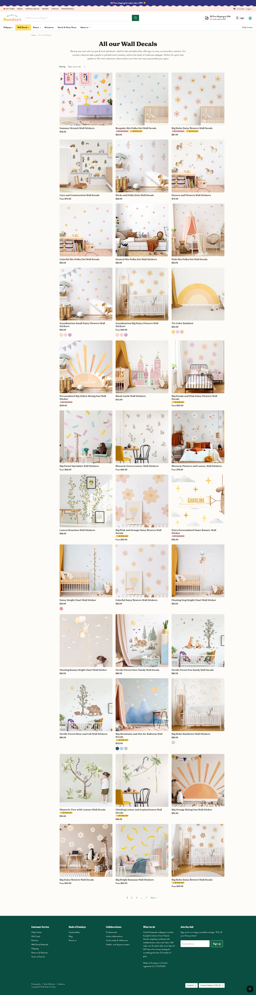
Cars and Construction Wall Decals (79, 195)
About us (84, 27)
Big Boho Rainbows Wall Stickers (191, 733)
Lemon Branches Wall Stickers (77, 530)
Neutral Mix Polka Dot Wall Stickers (136, 259)
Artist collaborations (114, 936)
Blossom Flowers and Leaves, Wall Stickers (197, 466)
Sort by (62, 66)
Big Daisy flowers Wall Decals (77, 879)
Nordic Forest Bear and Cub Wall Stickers (83, 733)
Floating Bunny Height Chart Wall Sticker (83, 669)
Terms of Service (38, 956)
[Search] (135, 18)
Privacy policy (36, 984)
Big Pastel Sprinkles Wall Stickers (79, 466)
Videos (20, 9)
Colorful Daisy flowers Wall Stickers (136, 600)
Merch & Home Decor (67, 27)
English (190, 985)
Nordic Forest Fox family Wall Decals (193, 669)
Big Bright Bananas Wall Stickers (135, 879)
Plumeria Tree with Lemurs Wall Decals (82, 809)
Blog (70, 936)
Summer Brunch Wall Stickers (77, 128)
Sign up (217, 944)
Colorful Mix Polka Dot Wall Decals (79, 259)
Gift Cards (35, 936)
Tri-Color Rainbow (182, 323)
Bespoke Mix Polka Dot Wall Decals (136, 128)
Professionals (67, 9)
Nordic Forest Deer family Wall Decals (137, 669)
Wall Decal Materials (39, 944)
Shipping (35, 948)
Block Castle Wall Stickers (131, 396)
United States (210, 985)
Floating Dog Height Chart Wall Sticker (194, 600)
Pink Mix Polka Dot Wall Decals (189, 259)
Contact (55, 9)
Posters (36, 27)
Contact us (61, 984)
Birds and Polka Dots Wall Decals (135, 195)
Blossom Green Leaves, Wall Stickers (137, 466)
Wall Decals (22, 27)
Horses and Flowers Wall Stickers (191, 195)
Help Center (247, 27)
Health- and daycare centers (118, 944)
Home (33, 35)
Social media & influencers (117, 940)
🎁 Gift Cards (8, 9)
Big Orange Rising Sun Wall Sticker (192, 809)
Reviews (45, 9)
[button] (241, 9)
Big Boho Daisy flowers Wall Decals (192, 128)
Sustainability (74, 932)
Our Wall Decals (32, 9)
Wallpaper (7, 27)
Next (153, 897)
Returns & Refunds (39, 952)
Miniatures (49, 27)
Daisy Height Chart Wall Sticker (78, 600)
